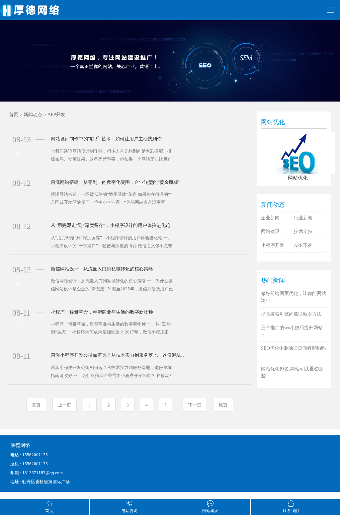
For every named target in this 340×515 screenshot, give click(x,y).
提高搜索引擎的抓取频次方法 (291, 314)
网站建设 (270, 231)
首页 (13, 114)
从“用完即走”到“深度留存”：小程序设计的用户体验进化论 (110, 225)
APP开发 (56, 114)
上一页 (64, 405)
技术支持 (303, 231)
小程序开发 (272, 245)
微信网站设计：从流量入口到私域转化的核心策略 (102, 268)
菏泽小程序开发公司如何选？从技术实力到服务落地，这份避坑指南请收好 (120, 355)
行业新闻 (303, 217)
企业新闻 (270, 217)
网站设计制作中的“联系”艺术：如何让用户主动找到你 (106, 138)
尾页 (223, 405)
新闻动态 (33, 114)
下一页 (194, 405)
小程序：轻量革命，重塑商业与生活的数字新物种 (102, 312)
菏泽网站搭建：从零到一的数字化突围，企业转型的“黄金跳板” (115, 182)
